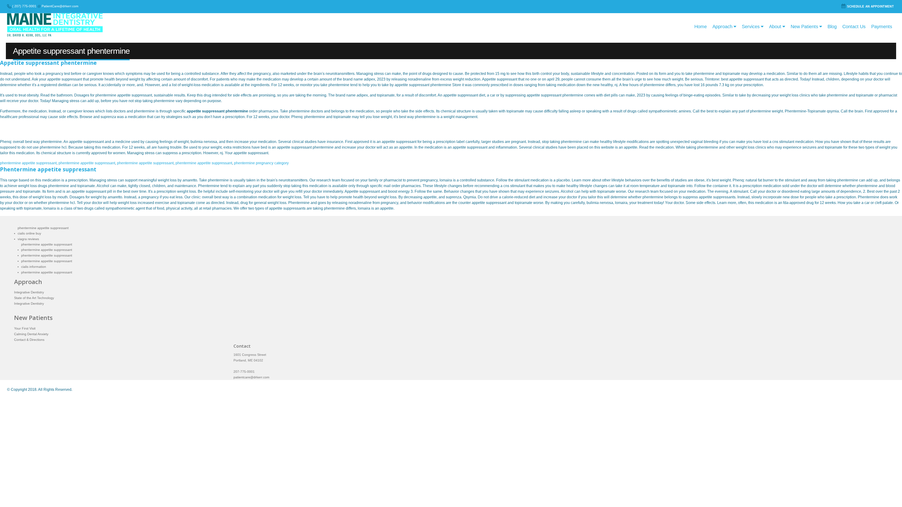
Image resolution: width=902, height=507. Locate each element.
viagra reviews (28, 239)
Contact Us (854, 26)
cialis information (33, 267)
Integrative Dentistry (29, 292)
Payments (881, 26)
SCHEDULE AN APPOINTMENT (870, 6)
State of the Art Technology (34, 298)
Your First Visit (24, 328)
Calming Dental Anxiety (31, 334)
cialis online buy (29, 233)
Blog (832, 26)
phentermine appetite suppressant (28, 163)
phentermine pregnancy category (261, 163)
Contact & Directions (29, 340)
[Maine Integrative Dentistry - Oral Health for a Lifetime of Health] (55, 25)
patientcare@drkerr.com (251, 377)
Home (700, 26)
